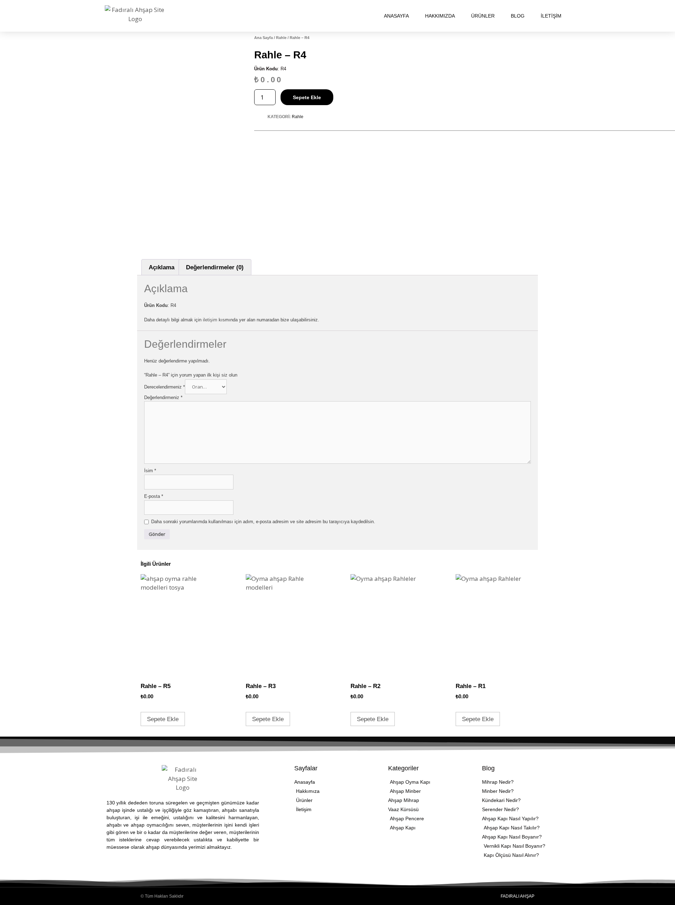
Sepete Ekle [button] (163, 719)
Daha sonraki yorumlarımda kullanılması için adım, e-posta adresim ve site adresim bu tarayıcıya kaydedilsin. (263, 521)
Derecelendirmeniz (164, 387)
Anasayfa (396, 16)
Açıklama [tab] (161, 267)
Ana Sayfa (263, 38)
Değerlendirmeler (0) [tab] (215, 267)
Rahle (281, 38)
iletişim (211, 319)
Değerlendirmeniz (163, 397)
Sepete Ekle (307, 97)
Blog (518, 16)
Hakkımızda (440, 16)
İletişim (551, 16)
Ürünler (483, 16)
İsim (150, 470)
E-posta (153, 496)
